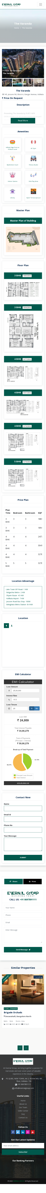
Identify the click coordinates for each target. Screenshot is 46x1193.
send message (22, 950)
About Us (23, 1104)
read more (23, 120)
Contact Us (23, 1117)
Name (6, 804)
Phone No (8, 825)
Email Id (7, 814)
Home (23, 1100)
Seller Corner (23, 1111)
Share (14, 881)
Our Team (23, 1107)
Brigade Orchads (13, 1012)
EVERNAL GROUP (19, 1181)
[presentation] (20, 1047)
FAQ (23, 1114)
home (17, 28)
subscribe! (23, 1152)
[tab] (6, 625)
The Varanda (27, 28)
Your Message (10, 836)
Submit (23, 857)
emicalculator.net (23, 783)
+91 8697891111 (28, 899)
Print (33, 881)
